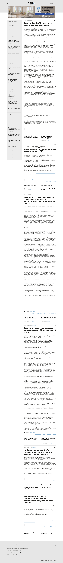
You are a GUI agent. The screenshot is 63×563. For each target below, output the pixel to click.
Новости (52, 3)
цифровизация (38, 434)
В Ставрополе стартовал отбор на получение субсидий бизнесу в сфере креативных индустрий (31, 486)
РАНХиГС (49, 130)
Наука (48, 140)
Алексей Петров (32, 129)
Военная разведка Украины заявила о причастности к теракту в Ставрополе (47, 486)
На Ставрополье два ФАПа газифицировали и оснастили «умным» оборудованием (31, 187)
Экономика (50, 443)
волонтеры (43, 130)
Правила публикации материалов (19, 544)
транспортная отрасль (52, 313)
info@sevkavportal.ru (12, 555)
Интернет (49, 434)
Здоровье (32, 189)
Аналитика (34, 325)
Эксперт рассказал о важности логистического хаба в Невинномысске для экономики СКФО (48, 137)
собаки (51, 526)
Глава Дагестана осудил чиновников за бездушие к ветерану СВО (30, 532)
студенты (54, 130)
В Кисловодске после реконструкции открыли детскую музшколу (30, 318)
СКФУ (45, 313)
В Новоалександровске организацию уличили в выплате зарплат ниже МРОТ (31, 136)
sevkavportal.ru (26, 557)
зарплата (54, 181)
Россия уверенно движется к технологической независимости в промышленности (48, 440)
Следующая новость (40, 538)
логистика (32, 313)
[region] (14, 91)
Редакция (9, 544)
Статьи (31, 441)
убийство (46, 526)
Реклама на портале (32, 544)
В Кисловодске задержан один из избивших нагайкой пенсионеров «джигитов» (48, 532)
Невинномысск (39, 313)
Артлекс (54, 560)
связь (44, 434)
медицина (54, 480)
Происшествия (35, 493)
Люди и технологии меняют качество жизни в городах (30, 439)
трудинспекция (48, 181)
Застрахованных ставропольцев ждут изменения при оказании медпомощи (48, 318)
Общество (34, 144)
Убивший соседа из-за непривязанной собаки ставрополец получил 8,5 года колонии (48, 187)
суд (55, 526)
